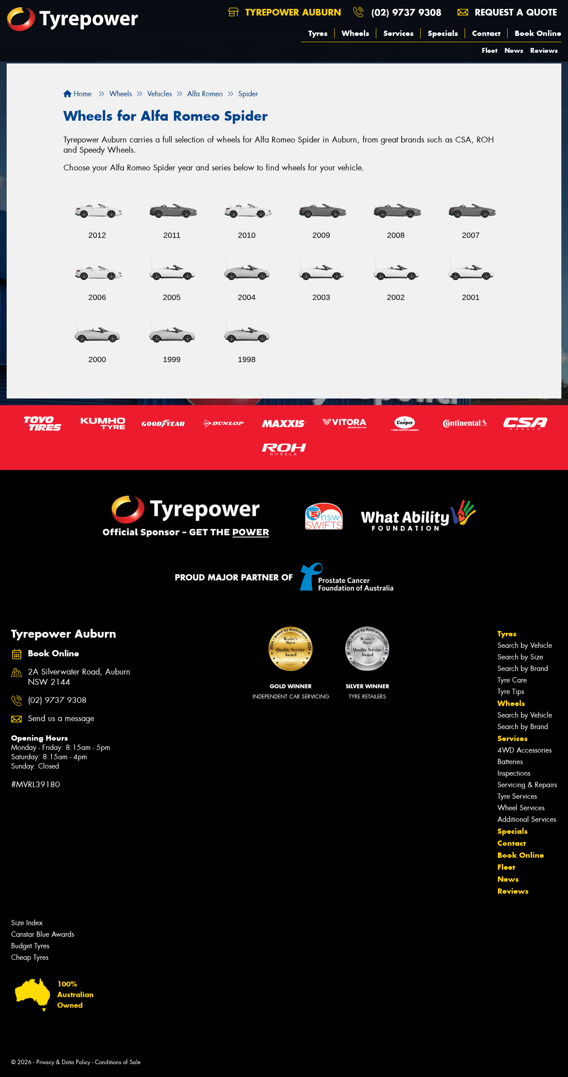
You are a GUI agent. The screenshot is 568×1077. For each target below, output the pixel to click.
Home (81, 94)
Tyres (317, 33)
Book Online (538, 33)
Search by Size (520, 657)
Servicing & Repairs (527, 784)
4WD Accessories (524, 750)
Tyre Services (517, 796)
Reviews (544, 50)
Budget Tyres (30, 946)
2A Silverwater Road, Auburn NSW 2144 (79, 677)
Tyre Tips (510, 691)
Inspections (513, 773)
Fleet (489, 50)
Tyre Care (512, 680)
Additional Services (526, 819)
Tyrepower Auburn (291, 12)
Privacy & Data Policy (63, 1062)
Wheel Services (520, 808)
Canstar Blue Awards (42, 934)
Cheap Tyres (29, 957)
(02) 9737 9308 (406, 12)
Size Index (27, 922)
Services (398, 33)
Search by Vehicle (524, 645)
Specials (443, 33)
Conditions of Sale (118, 1062)
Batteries (510, 761)
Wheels (355, 33)
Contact (486, 33)
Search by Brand (522, 668)
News (514, 50)
